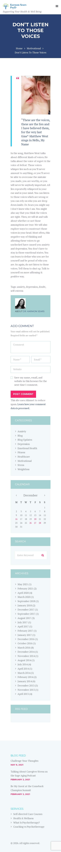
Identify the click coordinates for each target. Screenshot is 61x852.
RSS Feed (21, 709)
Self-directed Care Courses (27, 814)
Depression (24, 444)
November (26, 656)
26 (30, 523)
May (23, 584)
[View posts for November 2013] (16, 495)
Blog (20, 435)
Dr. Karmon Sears (34, 311)
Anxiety (22, 431)
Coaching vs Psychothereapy (28, 826)
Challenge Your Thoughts (24, 760)
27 (35, 523)
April (23, 592)
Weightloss (23, 469)
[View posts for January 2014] (44, 495)
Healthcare (24, 456)
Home (19, 48)
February (25, 588)
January (25, 605)
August (24, 618)
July (23, 622)
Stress (21, 465)
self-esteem (17, 290)
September (26, 601)
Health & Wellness (23, 818)
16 (16, 519)
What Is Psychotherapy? (26, 822)
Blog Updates (25, 439)
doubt (42, 286)
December (30, 495)
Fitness (21, 452)
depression (32, 286)
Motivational (34, 48)
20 (35, 519)
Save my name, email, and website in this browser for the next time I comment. (30, 381)
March (24, 597)
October (25, 643)
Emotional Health (27, 448)
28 (40, 523)
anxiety (21, 286)
